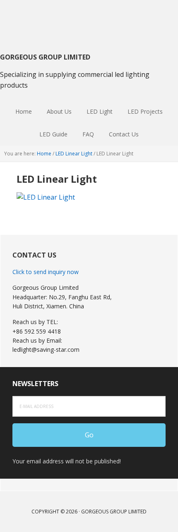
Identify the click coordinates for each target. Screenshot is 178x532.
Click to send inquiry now (45, 272)
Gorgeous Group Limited (89, 20)
